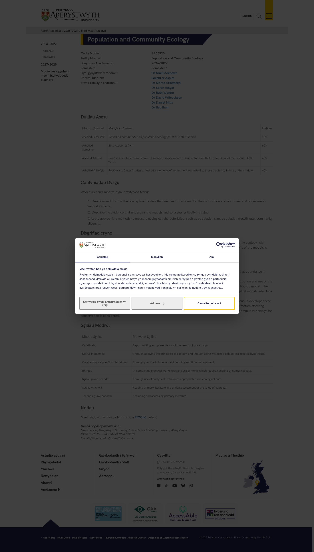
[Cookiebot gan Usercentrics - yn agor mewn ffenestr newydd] (219, 245)
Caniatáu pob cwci (209, 303)
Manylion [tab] (157, 256)
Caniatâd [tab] (102, 256)
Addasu (155, 303)
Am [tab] (211, 256)
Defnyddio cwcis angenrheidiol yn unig (104, 303)
